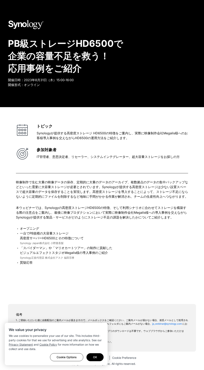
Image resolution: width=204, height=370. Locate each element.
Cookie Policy (48, 344)
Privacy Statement (21, 344)
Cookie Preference (124, 357)
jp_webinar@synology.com (167, 323)
